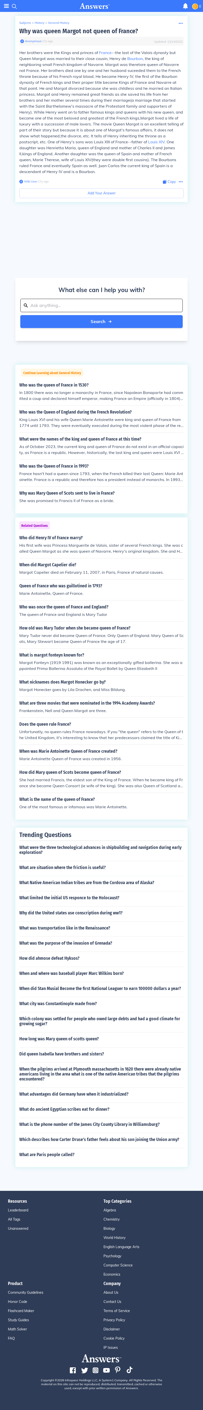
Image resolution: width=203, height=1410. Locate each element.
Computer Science (118, 1265)
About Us (110, 1292)
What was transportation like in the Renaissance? (64, 928)
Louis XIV (156, 141)
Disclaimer (111, 1329)
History (39, 23)
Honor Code (17, 1301)
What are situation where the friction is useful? (62, 867)
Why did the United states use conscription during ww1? (71, 913)
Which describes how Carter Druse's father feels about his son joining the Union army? (99, 1139)
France (105, 52)
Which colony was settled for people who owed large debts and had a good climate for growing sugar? (99, 1021)
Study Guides (18, 1320)
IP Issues (110, 1347)
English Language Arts (121, 1247)
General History (58, 23)
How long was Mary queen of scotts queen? (59, 1039)
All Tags (14, 1219)
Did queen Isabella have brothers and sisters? (61, 1054)
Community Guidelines (25, 1292)
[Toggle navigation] (6, 6)
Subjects (25, 23)
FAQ (11, 1338)
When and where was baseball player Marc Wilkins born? (71, 973)
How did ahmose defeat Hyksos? (49, 958)
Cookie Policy (114, 1338)
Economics (111, 1274)
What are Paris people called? (47, 1154)
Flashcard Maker (21, 1311)
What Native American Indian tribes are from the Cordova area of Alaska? (86, 882)
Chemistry (111, 1219)
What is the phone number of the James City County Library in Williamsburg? (89, 1124)
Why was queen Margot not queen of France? (78, 31)
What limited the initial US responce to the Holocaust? (69, 897)
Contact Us (112, 1301)
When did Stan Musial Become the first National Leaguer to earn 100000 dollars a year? (100, 988)
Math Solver (17, 1329)
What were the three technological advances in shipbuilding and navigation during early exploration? (100, 850)
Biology (109, 1228)
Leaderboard (18, 1210)
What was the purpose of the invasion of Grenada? (65, 943)
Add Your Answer (102, 193)
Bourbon (135, 58)
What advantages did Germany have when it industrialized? (73, 1094)
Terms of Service (116, 1311)
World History (114, 1237)
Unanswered (18, 1228)
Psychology (112, 1256)
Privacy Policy (114, 1320)
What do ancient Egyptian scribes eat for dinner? (64, 1109)
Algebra (109, 1210)
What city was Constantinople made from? (58, 1003)
